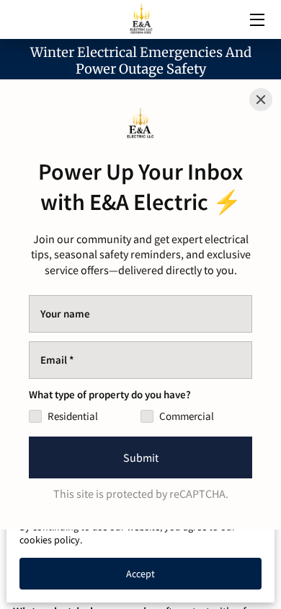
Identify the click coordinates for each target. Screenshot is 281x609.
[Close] (260, 99)
